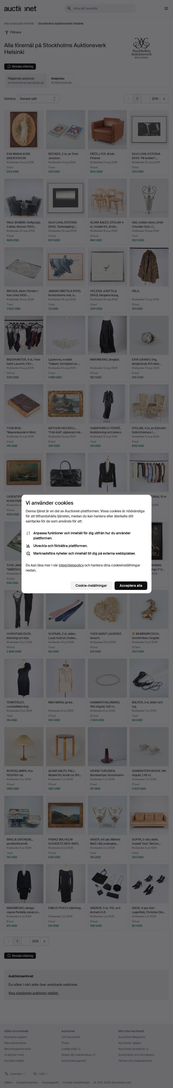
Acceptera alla (131, 585)
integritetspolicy (71, 565)
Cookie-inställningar (91, 585)
